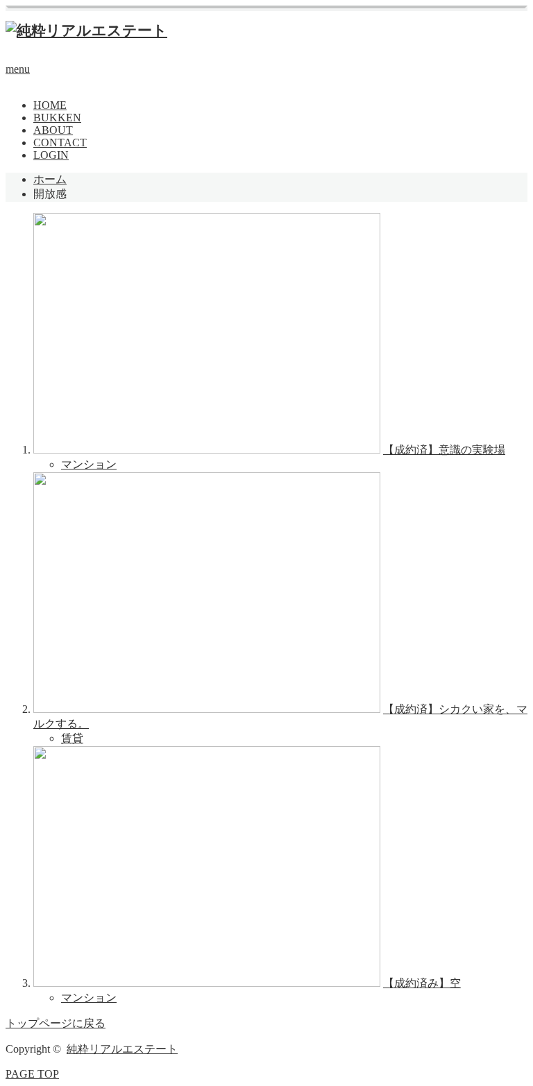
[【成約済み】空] (206, 983)
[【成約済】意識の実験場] (206, 450)
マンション (89, 464)
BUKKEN (57, 117)
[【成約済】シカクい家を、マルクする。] (206, 709)
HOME (50, 105)
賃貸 (72, 738)
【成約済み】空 (422, 983)
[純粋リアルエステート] (86, 30)
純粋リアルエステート (122, 1049)
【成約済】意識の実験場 (444, 450)
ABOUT (53, 130)
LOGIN (51, 155)
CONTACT (60, 142)
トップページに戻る (55, 1023)
